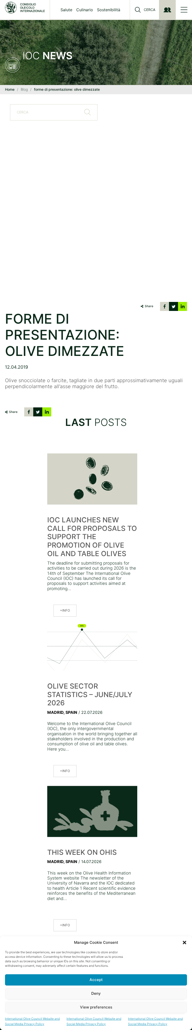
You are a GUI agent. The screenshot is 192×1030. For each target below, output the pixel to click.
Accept (96, 979)
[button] (184, 942)
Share (149, 306)
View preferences (96, 1007)
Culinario (84, 9)
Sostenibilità (108, 9)
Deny (96, 993)
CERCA (149, 10)
